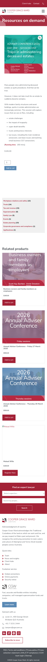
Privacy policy (31, 650)
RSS (5, 650)
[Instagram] (19, 633)
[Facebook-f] (9, 633)
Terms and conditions (16, 650)
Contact (36, 3)
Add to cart (10, 168)
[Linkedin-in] (4, 633)
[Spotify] (14, 633)
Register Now (10, 473)
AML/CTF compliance (29, 653)
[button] (40, 38)
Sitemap (28, 655)
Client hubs (26, 3)
